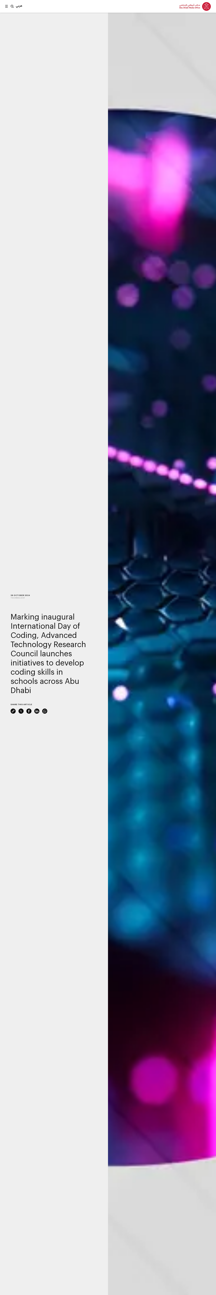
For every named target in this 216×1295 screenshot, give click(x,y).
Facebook (28, 711)
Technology (18, 598)
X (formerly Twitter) (21, 711)
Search (12, 6)
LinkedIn (36, 711)
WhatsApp (44, 711)
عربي (19, 5)
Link (13, 711)
